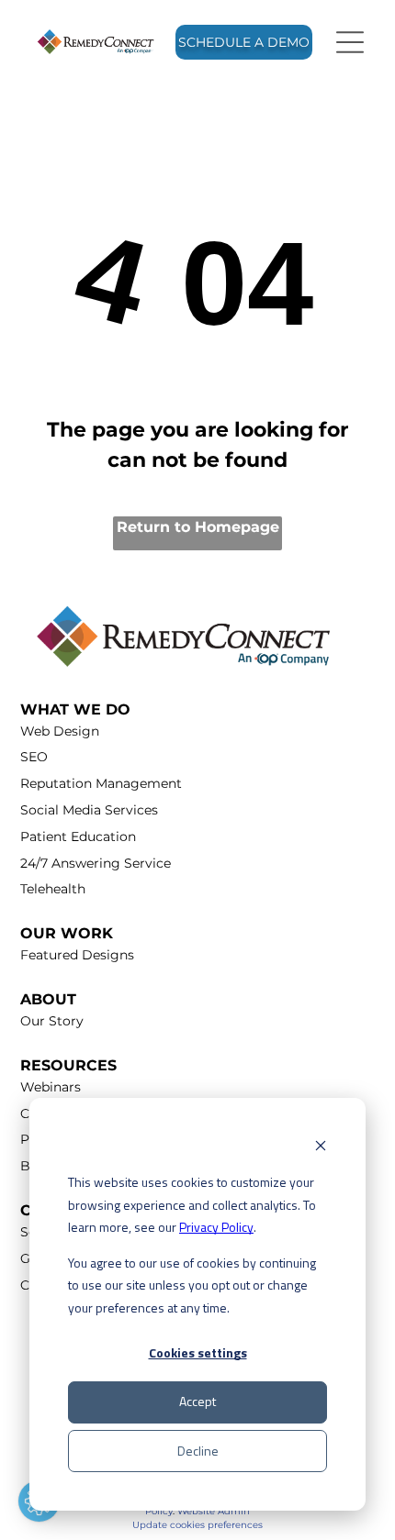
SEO (34, 756)
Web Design (59, 731)
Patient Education (78, 836)
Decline (198, 1450)
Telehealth (52, 889)
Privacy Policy (216, 1226)
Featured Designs (77, 955)
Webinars (50, 1087)
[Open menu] (350, 42)
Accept (197, 1401)
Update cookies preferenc (192, 1525)
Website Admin (213, 1511)
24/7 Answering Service (95, 863)
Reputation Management (101, 783)
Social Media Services (89, 810)
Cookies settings (198, 1352)
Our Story (52, 1021)
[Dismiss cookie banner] (320, 1147)
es (258, 1525)
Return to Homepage (198, 527)
